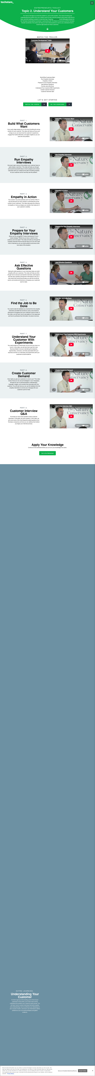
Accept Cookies (82, 1070)
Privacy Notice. (10, 1073)
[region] (47, 1071)
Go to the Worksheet (47, 453)
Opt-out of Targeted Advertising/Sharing (67, 1070)
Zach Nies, (56, 19)
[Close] (92, 1070)
